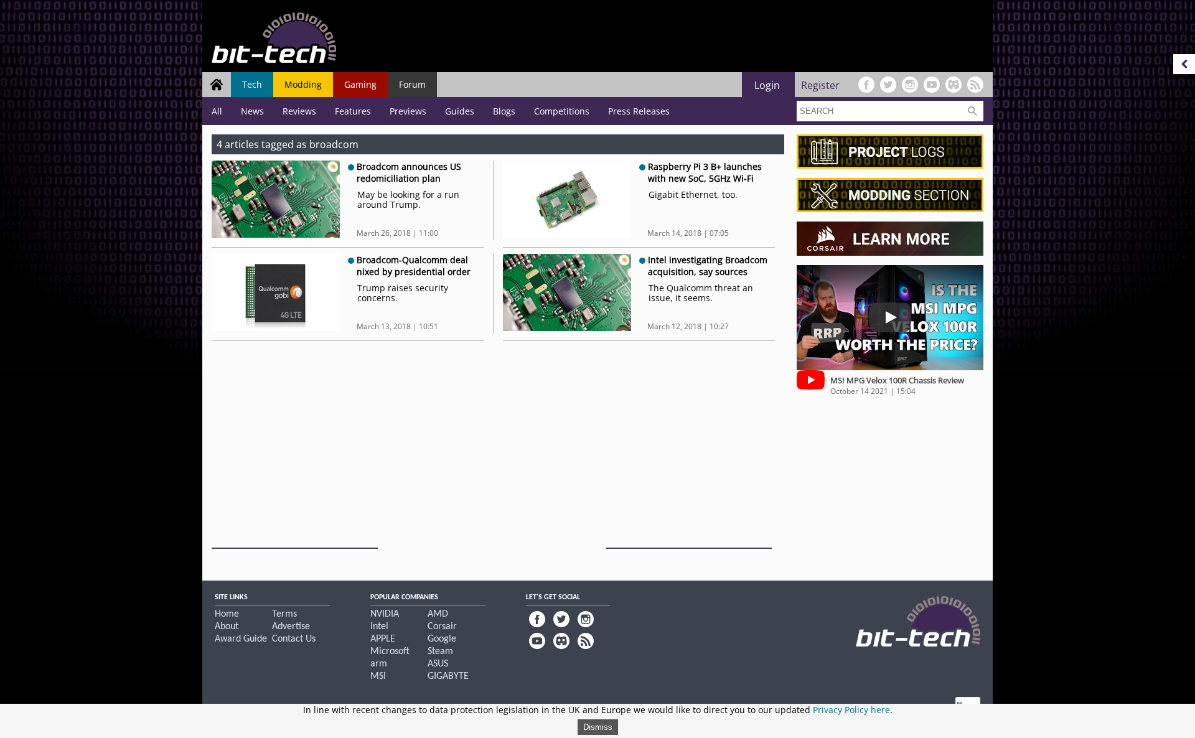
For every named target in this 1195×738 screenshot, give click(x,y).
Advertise (291, 627)
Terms (284, 614)
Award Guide (241, 639)
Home (227, 614)
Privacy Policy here (851, 710)
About (226, 627)
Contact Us (294, 639)
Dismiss (597, 727)
